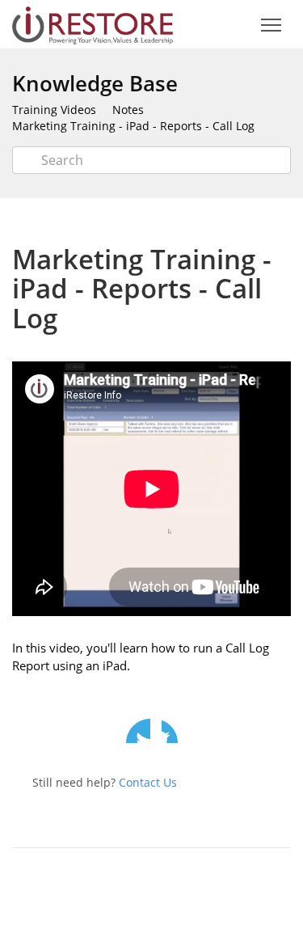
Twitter (138, 731)
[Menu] (271, 25)
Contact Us (148, 782)
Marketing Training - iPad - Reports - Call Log (133, 125)
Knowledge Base (95, 83)
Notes (128, 109)
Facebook (174, 731)
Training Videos (54, 109)
